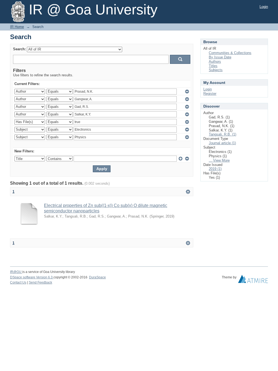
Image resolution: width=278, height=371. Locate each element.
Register (209, 94)
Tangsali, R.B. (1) (222, 134)
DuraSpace (97, 277)
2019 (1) (215, 169)
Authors (215, 61)
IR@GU (16, 272)
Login (264, 7)
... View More (219, 160)
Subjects (216, 70)
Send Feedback (40, 282)
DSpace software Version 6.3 (31, 277)
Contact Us (18, 282)
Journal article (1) (222, 143)
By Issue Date (220, 57)
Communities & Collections (230, 53)
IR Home (17, 27)
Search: (19, 49)
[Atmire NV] (253, 280)
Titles (213, 66)
